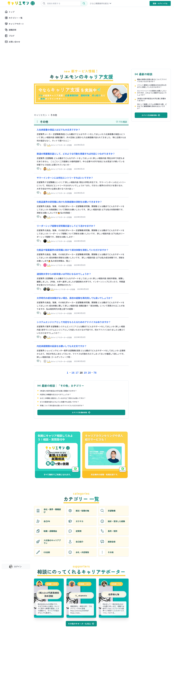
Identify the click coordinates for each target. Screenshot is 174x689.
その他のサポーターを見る (79, 623)
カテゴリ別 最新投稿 (79, 412)
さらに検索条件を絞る (99, 3)
